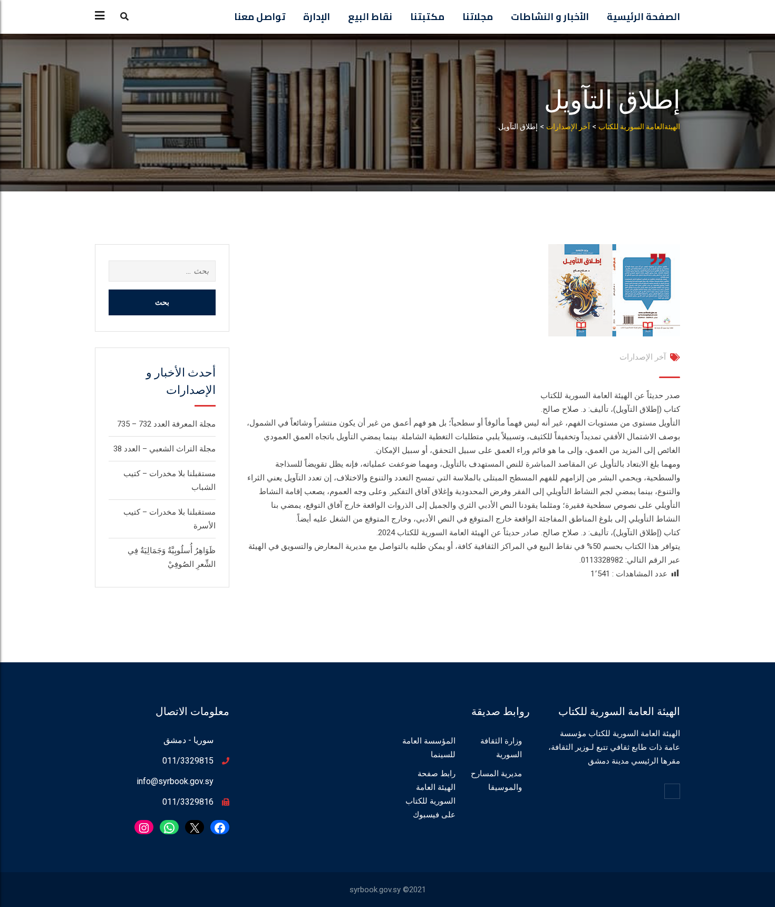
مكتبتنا (427, 16)
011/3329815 (188, 761)
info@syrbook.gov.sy (175, 781)
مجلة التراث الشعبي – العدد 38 (164, 448)
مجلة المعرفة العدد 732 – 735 (166, 424)
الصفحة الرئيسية (643, 16)
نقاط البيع (370, 16)
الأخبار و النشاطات (550, 16)
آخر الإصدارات (642, 357)
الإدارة (316, 16)
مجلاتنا (477, 16)
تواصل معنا (259, 16)
